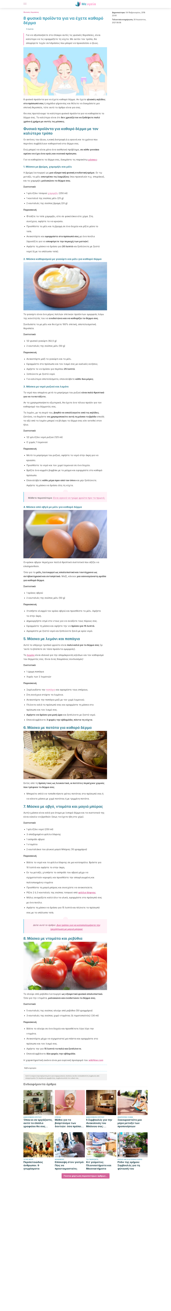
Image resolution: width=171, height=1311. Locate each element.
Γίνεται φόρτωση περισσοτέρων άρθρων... (85, 1176)
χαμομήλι (53, 193)
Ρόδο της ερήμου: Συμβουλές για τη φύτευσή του (129, 1165)
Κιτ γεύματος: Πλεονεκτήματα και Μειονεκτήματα (98, 1165)
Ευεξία (58, 1117)
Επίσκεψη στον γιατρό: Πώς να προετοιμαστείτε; (69, 1165)
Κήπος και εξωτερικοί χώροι (130, 1159)
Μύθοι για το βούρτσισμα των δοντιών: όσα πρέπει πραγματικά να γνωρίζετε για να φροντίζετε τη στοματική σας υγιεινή (69, 1123)
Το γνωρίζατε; (92, 1159)
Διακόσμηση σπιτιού (32, 1117)
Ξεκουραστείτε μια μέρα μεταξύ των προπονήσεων (130, 1123)
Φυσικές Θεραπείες (31, 12)
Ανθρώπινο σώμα (125, 1117)
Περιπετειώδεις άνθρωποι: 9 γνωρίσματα (33, 1165)
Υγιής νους (28, 1159)
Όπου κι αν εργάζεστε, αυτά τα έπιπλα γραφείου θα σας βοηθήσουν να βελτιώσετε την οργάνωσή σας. (37, 1123)
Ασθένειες (59, 1159)
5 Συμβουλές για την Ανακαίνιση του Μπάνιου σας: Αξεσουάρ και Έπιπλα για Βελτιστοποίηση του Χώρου (100, 1123)
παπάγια (50, 689)
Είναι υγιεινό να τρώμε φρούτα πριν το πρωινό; (79, 498)
